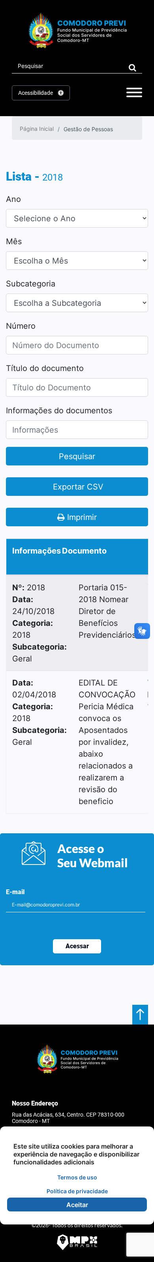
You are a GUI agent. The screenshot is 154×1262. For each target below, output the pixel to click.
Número (21, 326)
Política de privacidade (77, 1191)
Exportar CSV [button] (77, 487)
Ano (13, 199)
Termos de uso (77, 1177)
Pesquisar (77, 456)
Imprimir (81, 517)
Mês (14, 241)
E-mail (15, 892)
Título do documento (45, 368)
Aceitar (77, 1205)
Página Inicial (37, 128)
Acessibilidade (36, 93)
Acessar (77, 946)
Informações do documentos (59, 410)
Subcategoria (30, 283)
